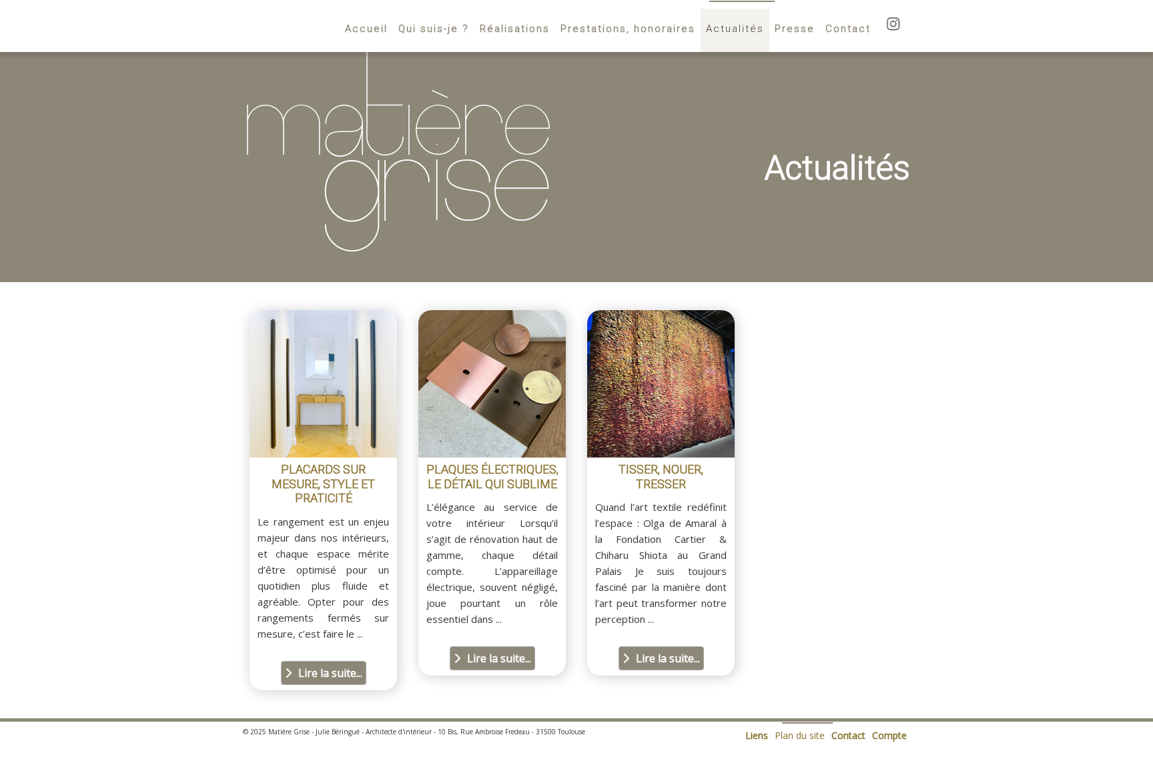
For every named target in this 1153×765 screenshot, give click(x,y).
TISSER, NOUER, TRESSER (661, 476)
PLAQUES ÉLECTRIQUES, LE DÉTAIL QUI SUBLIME (492, 476)
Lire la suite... (330, 673)
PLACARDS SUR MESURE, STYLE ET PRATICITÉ (323, 483)
